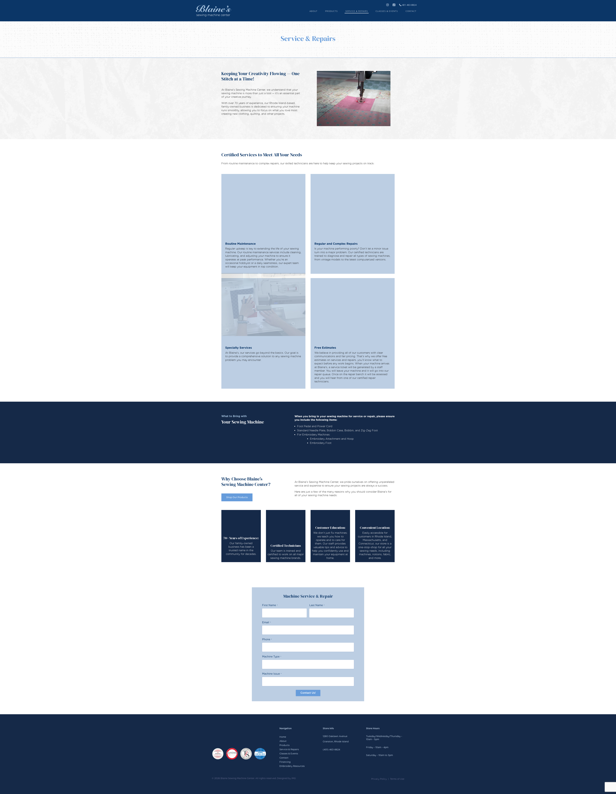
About (283, 741)
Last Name (317, 605)
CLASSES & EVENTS (387, 11)
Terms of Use (397, 779)
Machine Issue (272, 673)
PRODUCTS (331, 11)
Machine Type (271, 656)
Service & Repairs (289, 749)
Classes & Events (288, 753)
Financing (285, 762)
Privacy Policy (379, 779)
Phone (267, 639)
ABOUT (313, 11)
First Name (270, 605)
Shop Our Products (237, 497)
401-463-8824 (408, 4)
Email (266, 622)
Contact (283, 757)
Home (282, 737)
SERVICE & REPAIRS (356, 11)
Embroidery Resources (292, 766)
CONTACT (411, 11)
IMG (293, 778)
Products (284, 745)
